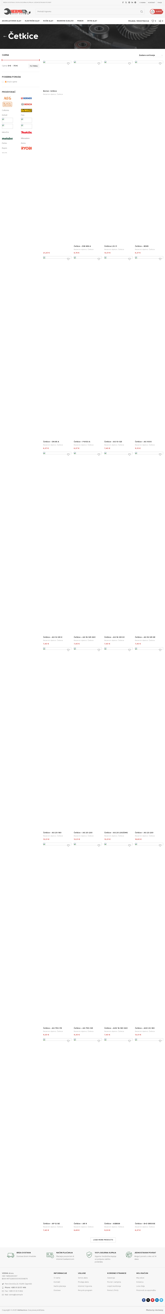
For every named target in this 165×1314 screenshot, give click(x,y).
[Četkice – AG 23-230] (149, 739)
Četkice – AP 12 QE (51, 1224)
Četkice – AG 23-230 (144, 833)
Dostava (57, 1290)
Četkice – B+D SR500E (145, 1224)
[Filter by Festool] (11, 120)
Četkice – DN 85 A (51, 442)
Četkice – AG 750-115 (52, 1028)
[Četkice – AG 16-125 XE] (149, 543)
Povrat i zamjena (114, 1282)
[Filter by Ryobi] (30, 148)
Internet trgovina (85, 1286)
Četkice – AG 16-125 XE (145, 637)
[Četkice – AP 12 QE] (57, 1130)
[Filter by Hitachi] (30, 126)
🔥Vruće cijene (11, 82)
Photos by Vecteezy (154, 1310)
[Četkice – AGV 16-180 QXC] (118, 934)
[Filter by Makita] (30, 132)
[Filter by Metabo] (11, 138)
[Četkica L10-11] (118, 152)
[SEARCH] (141, 11)
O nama (57, 1278)
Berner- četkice (50, 91)
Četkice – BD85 (142, 246)
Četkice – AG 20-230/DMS (116, 833)
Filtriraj (34, 66)
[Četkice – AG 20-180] (57, 739)
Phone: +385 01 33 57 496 (15, 1287)
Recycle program (85, 1290)
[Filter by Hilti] (11, 126)
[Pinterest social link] (129, 2)
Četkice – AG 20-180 (52, 833)
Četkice (60, 94)
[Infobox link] (23, 1255)
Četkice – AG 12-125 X (52, 637)
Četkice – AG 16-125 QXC (85, 637)
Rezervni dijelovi (49, 94)
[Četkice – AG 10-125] (118, 347)
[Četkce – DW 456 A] (88, 152)
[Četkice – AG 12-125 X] (57, 543)
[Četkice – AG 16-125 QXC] (88, 543)
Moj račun (140, 1278)
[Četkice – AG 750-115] (57, 934)
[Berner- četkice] (57, 75)
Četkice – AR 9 (80, 1224)
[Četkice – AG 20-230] (88, 739)
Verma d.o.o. (22, 1310)
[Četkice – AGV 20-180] (149, 934)
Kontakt (57, 1282)
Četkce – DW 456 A (82, 246)
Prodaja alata (83, 1282)
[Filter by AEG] (11, 98)
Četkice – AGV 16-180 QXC (116, 1028)
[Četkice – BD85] (149, 152)
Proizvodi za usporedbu (146, 1290)
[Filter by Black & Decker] (11, 104)
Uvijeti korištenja (114, 1286)
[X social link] (126, 2)
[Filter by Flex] (30, 120)
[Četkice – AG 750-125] (88, 934)
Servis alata (83, 1278)
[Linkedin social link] (132, 2)
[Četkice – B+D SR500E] (149, 1130)
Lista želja (140, 1286)
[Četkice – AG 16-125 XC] (118, 543)
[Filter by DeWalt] (30, 110)
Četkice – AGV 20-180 (145, 1028)
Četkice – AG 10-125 (113, 442)
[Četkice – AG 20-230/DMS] (118, 739)
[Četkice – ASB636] (118, 1130)
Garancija (111, 1278)
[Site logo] (17, 11)
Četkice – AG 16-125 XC (114, 637)
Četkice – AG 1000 (143, 442)
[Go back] (5, 36)
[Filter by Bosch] (30, 104)
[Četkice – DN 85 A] (57, 347)
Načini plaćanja (60, 1286)
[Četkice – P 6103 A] (88, 347)
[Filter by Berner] (30, 98)
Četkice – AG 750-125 (83, 1028)
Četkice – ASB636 (112, 1224)
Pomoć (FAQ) (112, 1290)
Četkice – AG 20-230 (83, 833)
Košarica (139, 1282)
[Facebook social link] (123, 2)
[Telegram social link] (135, 2)
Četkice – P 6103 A (82, 442)
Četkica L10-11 (110, 246)
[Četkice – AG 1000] (149, 347)
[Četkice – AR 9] (88, 1130)
